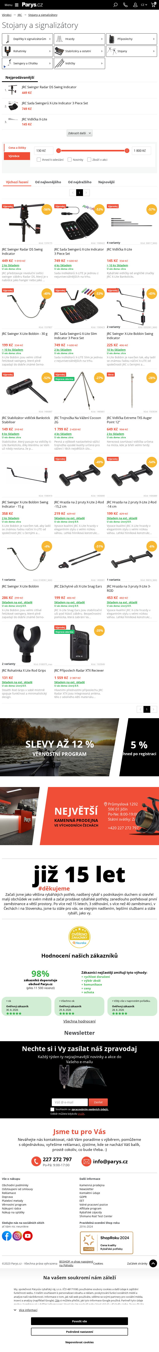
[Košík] (153, 5)
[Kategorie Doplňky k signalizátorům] (27, 39)
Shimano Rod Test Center (96, 1216)
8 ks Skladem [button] (10, 434)
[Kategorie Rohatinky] (27, 51)
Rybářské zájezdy (91, 1212)
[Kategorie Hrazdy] (79, 39)
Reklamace (9, 1193)
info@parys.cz (110, 1161)
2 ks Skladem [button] (10, 265)
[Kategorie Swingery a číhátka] (27, 63)
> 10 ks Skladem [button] (117, 265)
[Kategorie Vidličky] (79, 63)
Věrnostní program (14, 1204)
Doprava (7, 1197)
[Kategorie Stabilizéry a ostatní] (79, 51)
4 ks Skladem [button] (63, 265)
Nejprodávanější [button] (19, 77)
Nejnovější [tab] (106, 182)
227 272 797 (57, 1159)
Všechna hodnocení (79, 1021)
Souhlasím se (63, 1109)
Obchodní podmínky (15, 1185)
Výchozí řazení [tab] (17, 182)
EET (82, 1201)
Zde (57, 1300)
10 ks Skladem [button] (116, 350)
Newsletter (87, 1189)
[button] (135, 5)
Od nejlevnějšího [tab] (48, 182)
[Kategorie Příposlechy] (131, 39)
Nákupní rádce (11, 1208)
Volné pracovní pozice (94, 1204)
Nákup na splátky (13, 1212)
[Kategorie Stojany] (131, 51)
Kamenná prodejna (92, 1185)
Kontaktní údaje (90, 1193)
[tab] (17, 148)
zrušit (81, 1113)
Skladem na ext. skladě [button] (69, 518)
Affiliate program (90, 1208)
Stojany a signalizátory (42, 15)
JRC (20, 15)
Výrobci (6, 15)
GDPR (83, 1197)
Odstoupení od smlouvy (17, 1189)
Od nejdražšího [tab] (80, 182)
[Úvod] (32, 5)
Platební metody (12, 1201)
